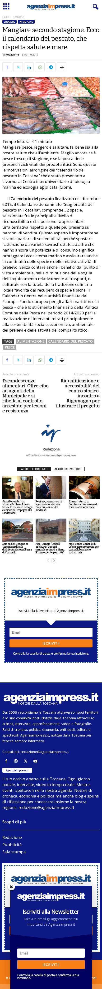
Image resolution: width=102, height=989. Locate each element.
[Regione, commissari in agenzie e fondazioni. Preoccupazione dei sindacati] (51, 487)
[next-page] (53, 560)
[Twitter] (18, 67)
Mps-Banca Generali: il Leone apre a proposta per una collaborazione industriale (84, 548)
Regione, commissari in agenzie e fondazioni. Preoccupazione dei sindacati (49, 506)
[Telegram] (51, 67)
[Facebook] (7, 67)
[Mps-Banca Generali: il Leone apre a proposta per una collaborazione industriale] (84, 530)
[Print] (61, 67)
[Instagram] (17, 761)
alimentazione (30, 341)
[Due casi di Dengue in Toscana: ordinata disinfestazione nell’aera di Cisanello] (17, 530)
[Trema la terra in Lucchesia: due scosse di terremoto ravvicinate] (84, 487)
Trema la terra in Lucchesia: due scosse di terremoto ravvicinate (83, 504)
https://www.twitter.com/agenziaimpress (51, 455)
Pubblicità (12, 844)
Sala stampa (14, 851)
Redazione (12, 54)
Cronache (9, 21)
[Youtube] (36, 761)
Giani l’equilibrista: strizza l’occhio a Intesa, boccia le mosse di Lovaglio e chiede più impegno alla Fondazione (17, 507)
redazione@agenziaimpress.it (45, 751)
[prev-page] (48, 560)
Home (5, 17)
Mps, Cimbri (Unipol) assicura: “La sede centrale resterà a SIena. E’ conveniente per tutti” (50, 548)
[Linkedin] (29, 67)
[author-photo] (51, 433)
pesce (10, 347)
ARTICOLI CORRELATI (34, 469)
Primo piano (26, 21)
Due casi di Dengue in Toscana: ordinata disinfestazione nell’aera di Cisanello (17, 548)
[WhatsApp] (40, 67)
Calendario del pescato (70, 341)
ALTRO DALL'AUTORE (68, 469)
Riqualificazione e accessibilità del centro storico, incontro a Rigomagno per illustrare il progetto (78, 393)
